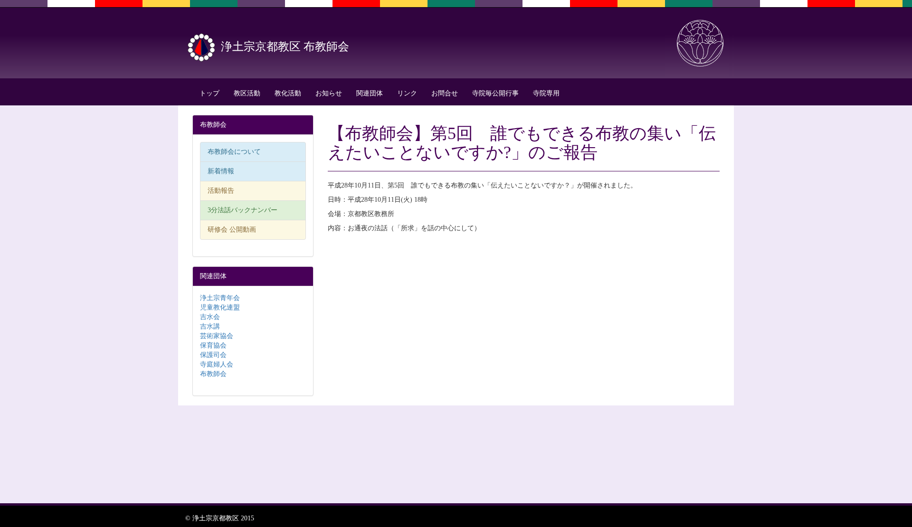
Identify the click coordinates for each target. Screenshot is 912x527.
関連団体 (369, 93)
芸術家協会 (216, 335)
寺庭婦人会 (216, 364)
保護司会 (213, 354)
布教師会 (213, 373)
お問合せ (444, 93)
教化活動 (288, 93)
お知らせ (328, 93)
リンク (407, 93)
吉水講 (210, 326)
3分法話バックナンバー (242, 210)
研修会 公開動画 (232, 229)
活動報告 (221, 190)
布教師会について (234, 151)
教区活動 (247, 93)
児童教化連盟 (220, 307)
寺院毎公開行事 (495, 93)
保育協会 (213, 345)
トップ (209, 93)
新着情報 (221, 171)
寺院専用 (546, 93)
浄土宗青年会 (220, 297)
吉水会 (210, 316)
